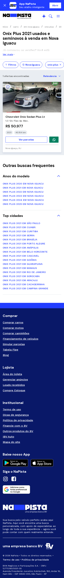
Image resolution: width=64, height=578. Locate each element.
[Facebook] (13, 479)
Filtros (12, 64)
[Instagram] (5, 479)
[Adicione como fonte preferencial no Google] (32, 489)
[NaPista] (17, 16)
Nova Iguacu (32, 64)
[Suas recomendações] (44, 16)
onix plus (52, 64)
